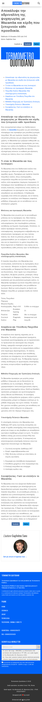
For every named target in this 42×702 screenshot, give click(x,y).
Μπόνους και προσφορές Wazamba (19, 88)
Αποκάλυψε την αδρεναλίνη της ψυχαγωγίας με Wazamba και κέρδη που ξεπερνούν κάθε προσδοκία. (22, 80)
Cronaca (5, 610)
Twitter (36, 44)
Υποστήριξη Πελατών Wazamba (17, 104)
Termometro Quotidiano (21, 3)
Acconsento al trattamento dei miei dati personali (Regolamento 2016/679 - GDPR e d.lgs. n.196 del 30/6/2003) (18, 664)
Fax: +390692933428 (9, 634)
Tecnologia (6, 618)
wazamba (13, 130)
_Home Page (16, 677)
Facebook (28, 44)
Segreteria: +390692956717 (11, 630)
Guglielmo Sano (11, 39)
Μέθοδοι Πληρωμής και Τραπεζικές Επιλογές (22, 102)
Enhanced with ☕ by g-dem (21, 699)
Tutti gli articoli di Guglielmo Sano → (15, 556)
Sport (4, 614)
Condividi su (18, 44)
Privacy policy (24, 677)
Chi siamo (20, 677)
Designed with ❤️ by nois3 (21, 695)
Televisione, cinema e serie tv (12, 622)
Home (3, 606)
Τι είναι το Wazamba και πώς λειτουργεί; (20, 85)
